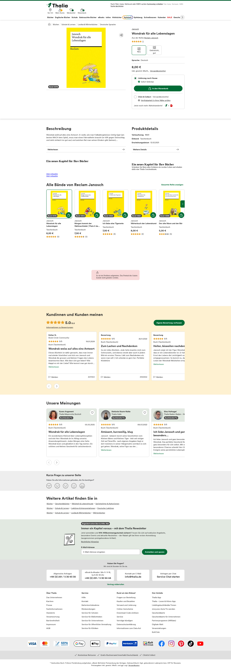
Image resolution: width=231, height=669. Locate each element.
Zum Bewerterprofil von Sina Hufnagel (176, 415)
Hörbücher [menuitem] (117, 17)
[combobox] (135, 78)
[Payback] (130, 644)
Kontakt (85, 601)
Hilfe (84, 597)
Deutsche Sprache (108, 24)
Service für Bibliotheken (92, 616)
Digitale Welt (157, 624)
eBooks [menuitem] (101, 17)
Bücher (56, 24)
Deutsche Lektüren (105, 508)
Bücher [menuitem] (50, 17)
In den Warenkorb (160, 88)
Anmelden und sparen (154, 552)
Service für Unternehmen (92, 620)
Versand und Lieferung (126, 605)
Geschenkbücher (62, 503)
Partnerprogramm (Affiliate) (164, 620)
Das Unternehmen (54, 597)
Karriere (49, 601)
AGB (48, 628)
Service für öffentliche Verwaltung (96, 624)
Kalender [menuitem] (162, 17)
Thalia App (156, 597)
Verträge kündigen (125, 620)
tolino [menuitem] (108, 17)
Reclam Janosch (151, 38)
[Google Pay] (79, 644)
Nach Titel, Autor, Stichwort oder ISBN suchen (129, 4)
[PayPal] (111, 644)
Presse (49, 605)
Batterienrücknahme (90, 605)
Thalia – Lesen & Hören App (164, 601)
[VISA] (32, 644)
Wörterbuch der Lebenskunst (144, 214)
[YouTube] (200, 644)
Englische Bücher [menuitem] (62, 17)
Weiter (182, 17)
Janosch (135, 29)
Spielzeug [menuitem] (138, 17)
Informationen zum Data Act (129, 628)
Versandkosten (133, 665)
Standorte (50, 613)
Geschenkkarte (158, 613)
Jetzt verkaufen (52, 174)
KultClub (156, 632)
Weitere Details (140, 149)
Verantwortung (52, 616)
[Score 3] (65, 485)
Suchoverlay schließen (155, 4)
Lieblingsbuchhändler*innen (164, 605)
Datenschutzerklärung (126, 624)
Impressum (51, 624)
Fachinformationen (54, 609)
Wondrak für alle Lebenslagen (59, 214)
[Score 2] (57, 485)
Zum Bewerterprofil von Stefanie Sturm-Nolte (124, 415)
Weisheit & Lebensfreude (82, 503)
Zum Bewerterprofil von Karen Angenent (72, 415)
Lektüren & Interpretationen (83, 508)
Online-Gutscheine (125, 609)
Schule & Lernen (68, 24)
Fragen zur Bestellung (126, 597)
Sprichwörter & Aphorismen (107, 503)
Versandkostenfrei (158, 71)
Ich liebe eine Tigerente (115, 214)
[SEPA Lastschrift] (61, 644)
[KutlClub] (148, 644)
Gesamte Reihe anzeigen (172, 184)
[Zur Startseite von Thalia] (58, 5)
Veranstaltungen (159, 628)
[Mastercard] (44, 644)
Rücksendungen (88, 609)
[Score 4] (74, 485)
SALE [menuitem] (169, 17)
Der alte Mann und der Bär (172, 214)
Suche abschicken (117, 6)
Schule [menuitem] (75, 17)
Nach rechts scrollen (182, 204)
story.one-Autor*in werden (163, 609)
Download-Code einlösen (128, 613)
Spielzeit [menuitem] (128, 17)
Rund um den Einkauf (126, 593)
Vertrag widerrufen (115, 584)
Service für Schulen (90, 613)
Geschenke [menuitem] (178, 17)
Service (85, 593)
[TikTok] (191, 644)
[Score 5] (82, 485)
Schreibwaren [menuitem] (150, 17)
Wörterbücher (99, 513)
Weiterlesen (53, 149)
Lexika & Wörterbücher (88, 24)
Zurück (49, 386)
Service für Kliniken (90, 628)
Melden (54, 377)
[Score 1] (49, 485)
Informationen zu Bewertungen (59, 327)
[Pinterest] (181, 644)
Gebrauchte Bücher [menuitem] (87, 17)
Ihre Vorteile (157, 593)
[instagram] (171, 644)
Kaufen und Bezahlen (126, 601)
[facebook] (162, 644)
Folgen (92, 412)
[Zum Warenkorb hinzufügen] (69, 215)
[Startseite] (49, 24)
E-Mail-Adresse (88, 547)
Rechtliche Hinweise (90, 541)
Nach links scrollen (48, 204)
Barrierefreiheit (53, 620)
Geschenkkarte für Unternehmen (166, 616)
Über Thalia (51, 593)
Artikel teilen (121, 35)
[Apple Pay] (95, 644)
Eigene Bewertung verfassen (169, 322)
